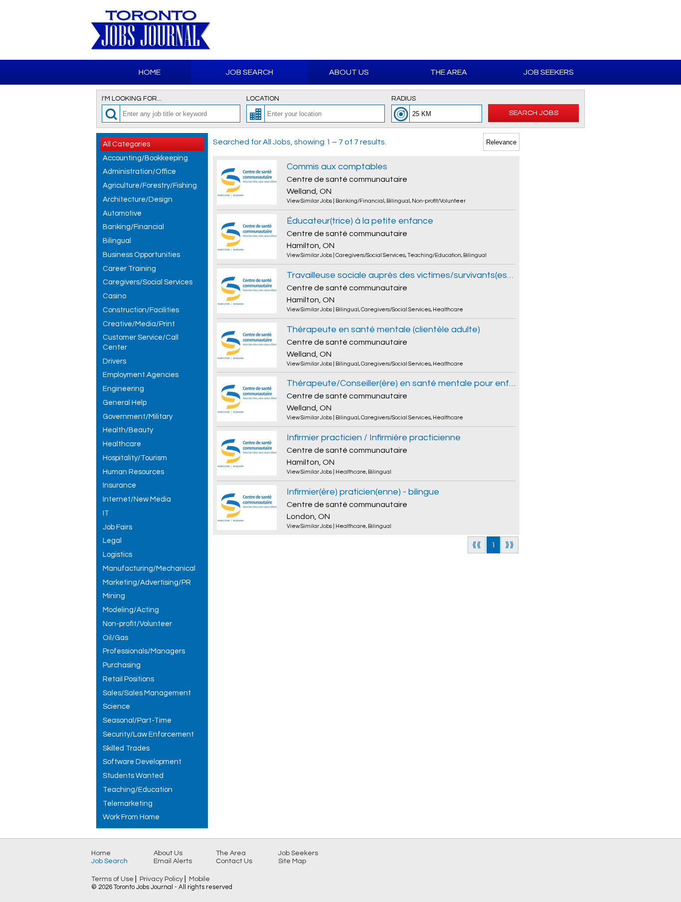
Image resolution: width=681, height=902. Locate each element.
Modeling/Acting (131, 610)
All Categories (126, 144)
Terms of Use (112, 879)
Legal (112, 540)
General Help (125, 402)
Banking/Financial (133, 227)
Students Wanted (133, 775)
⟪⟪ (476, 545)
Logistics (117, 554)
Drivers (114, 361)
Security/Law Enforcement (148, 734)
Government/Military (137, 416)
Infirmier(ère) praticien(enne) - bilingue (363, 492)
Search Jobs (533, 113)
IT (106, 513)
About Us (349, 72)
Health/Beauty (128, 430)
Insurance (119, 485)
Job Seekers (548, 72)
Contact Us (234, 861)
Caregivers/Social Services (147, 282)
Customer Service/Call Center (140, 342)
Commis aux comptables (337, 166)
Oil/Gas (115, 638)
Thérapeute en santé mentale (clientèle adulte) (383, 329)
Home (150, 72)
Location (262, 98)
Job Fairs (117, 527)
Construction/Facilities (141, 310)
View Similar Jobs (309, 201)
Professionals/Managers (144, 651)
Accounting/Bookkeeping (145, 158)
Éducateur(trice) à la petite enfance (360, 221)
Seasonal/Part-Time (137, 720)
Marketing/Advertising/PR (147, 582)
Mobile (199, 879)
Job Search (249, 72)
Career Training (129, 268)
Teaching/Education (137, 789)
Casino (114, 296)
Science (116, 706)
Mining (114, 596)
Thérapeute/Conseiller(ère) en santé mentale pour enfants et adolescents (401, 383)
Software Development (142, 762)
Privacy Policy (161, 879)
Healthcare (122, 444)
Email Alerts (173, 861)
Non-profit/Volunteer (137, 624)
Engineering (123, 388)
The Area (448, 72)
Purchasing (122, 665)
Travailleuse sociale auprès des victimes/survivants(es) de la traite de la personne (401, 275)
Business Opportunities (141, 254)
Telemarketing (128, 803)
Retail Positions (128, 679)
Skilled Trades (126, 748)
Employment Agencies (140, 375)
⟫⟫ (509, 545)
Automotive (122, 213)
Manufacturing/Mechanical (149, 568)
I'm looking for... (132, 98)
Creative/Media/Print (139, 324)
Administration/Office (139, 171)
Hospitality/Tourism (135, 458)
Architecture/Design (137, 199)
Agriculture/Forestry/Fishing (150, 185)
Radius (403, 98)
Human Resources (133, 472)
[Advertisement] (473, 30)
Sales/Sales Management (147, 693)
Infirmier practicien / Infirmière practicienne (374, 437)
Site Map (292, 861)
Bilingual (117, 241)
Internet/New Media (137, 499)
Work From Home (131, 817)
